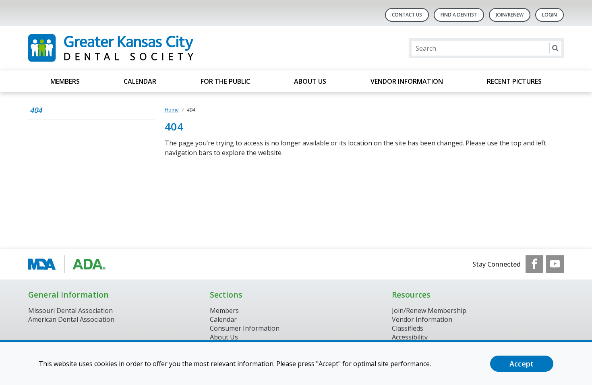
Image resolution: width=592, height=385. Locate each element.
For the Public (225, 81)
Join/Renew (510, 14)
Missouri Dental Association (70, 310)
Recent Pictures (514, 81)
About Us (310, 81)
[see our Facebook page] (534, 264)
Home (172, 109)
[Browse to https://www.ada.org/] (69, 264)
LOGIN (549, 14)
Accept (521, 363)
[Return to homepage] (132, 48)
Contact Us (407, 14)
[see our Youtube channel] (555, 264)
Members (65, 81)
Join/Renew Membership (429, 310)
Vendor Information (407, 81)
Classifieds (407, 328)
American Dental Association (71, 319)
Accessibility (410, 337)
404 (36, 110)
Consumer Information (244, 328)
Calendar (140, 81)
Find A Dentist (459, 14)
